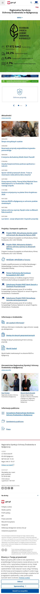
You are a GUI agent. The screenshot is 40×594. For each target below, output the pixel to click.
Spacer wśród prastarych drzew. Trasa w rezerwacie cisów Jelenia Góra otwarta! (16, 174)
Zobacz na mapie (7, 465)
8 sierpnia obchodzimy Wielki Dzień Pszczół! (18, 157)
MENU (19, 18)
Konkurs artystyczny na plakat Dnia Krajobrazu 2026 (19, 193)
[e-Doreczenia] (20, 81)
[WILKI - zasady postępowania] (20, 76)
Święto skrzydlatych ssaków (12, 142)
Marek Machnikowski (28, 393)
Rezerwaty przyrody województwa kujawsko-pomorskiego (18, 149)
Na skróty (4, 495)
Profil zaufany (5, 513)
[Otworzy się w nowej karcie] (2, 488)
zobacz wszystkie (6, 118)
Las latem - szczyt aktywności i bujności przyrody (19, 219)
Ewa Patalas (5, 393)
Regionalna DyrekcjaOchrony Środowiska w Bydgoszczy (20, 11)
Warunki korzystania (8, 522)
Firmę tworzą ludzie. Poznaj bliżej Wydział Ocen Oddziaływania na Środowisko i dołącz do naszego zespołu (19, 183)
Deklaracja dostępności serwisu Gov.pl (13, 528)
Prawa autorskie (6, 519)
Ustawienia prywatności (9, 531)
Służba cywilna (6, 510)
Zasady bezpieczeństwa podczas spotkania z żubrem (18, 165)
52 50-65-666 (5, 476)
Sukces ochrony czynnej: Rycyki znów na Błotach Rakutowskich (19, 211)
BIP (2, 516)
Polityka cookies (6, 507)
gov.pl (8, 501)
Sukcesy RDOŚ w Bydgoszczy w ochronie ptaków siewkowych (19, 202)
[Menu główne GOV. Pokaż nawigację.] (2, 2)
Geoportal (4, 525)
